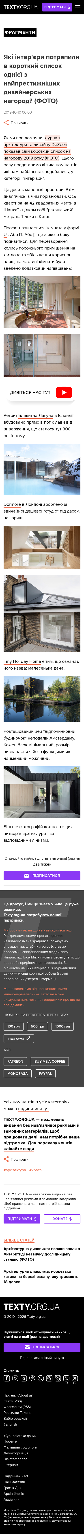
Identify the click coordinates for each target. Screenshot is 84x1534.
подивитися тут (33, 1108)
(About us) (25, 1395)
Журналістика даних (20, 1436)
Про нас (10, 1395)
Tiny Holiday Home (22, 661)
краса (37, 1170)
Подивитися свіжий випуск (42, 1358)
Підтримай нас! (16, 1476)
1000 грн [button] (62, 1026)
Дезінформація (16, 1453)
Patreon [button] (15, 1061)
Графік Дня (13, 1488)
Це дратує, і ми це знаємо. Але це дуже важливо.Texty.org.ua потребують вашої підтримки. (41, 912)
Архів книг (12, 1499)
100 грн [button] (13, 1026)
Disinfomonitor (15, 1459)
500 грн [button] (37, 1026)
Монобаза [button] (17, 1073)
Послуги (10, 1441)
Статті (8, 1401)
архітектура (16, 1170)
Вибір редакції (15, 1418)
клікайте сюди (19, 1149)
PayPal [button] (45, 1073)
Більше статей (19, 1240)
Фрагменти (13, 1407)
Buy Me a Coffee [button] (49, 1061)
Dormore (12, 504)
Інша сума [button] (15, 1038)
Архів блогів (14, 1493)
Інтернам (11, 1465)
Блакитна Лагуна (35, 415)
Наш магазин (14, 1482)
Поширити (19, 123)
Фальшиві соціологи (20, 1447)
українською (39, 1517)
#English (10, 1424)
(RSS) (18, 1401)
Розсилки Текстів (17, 1412)
